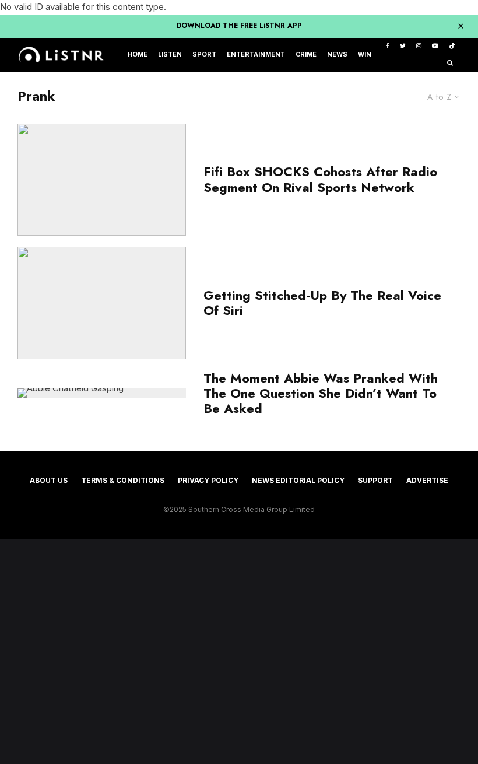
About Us (49, 480)
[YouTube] (435, 46)
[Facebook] (387, 46)
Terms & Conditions (122, 480)
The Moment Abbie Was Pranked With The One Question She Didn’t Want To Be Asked (320, 393)
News (337, 54)
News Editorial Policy (298, 480)
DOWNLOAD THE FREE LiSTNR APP (239, 25)
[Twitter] (403, 46)
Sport (204, 54)
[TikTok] (452, 46)
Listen (170, 54)
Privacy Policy (208, 480)
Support (375, 480)
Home (137, 54)
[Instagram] (419, 46)
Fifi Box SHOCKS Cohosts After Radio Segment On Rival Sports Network (320, 179)
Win (364, 54)
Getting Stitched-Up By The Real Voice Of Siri (322, 303)
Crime (306, 54)
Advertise (427, 480)
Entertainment (256, 54)
